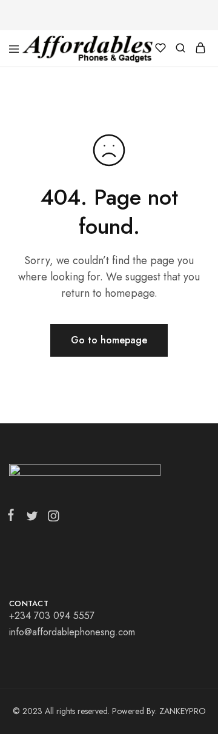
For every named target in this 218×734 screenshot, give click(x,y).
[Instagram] (50, 518)
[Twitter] (31, 518)
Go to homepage (109, 340)
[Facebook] (13, 517)
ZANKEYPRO (182, 711)
